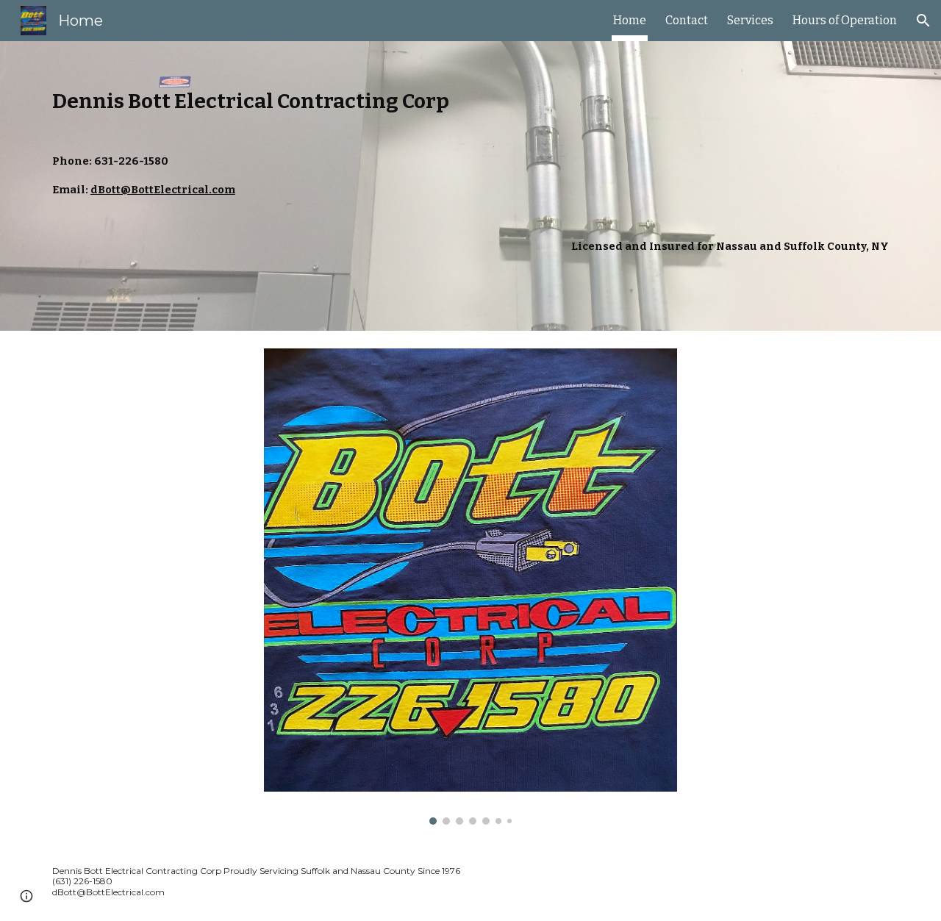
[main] (470, 186)
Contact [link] (686, 20)
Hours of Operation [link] (844, 20)
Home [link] (629, 20)
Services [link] (750, 20)
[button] (923, 20)
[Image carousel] (470, 586)
